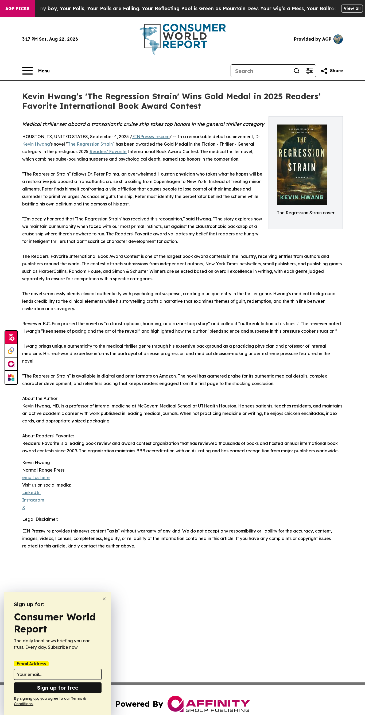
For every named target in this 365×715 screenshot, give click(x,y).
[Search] (296, 71)
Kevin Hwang (36, 144)
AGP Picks (17, 8)
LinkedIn (31, 492)
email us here (36, 477)
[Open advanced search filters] (309, 71)
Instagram (33, 500)
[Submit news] (11, 337)
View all (352, 8)
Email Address (31, 663)
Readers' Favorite (108, 151)
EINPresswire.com (150, 136)
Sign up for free (57, 687)
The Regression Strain (90, 144)
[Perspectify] (11, 351)
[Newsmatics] (11, 377)
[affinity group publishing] (11, 364)
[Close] (104, 598)
